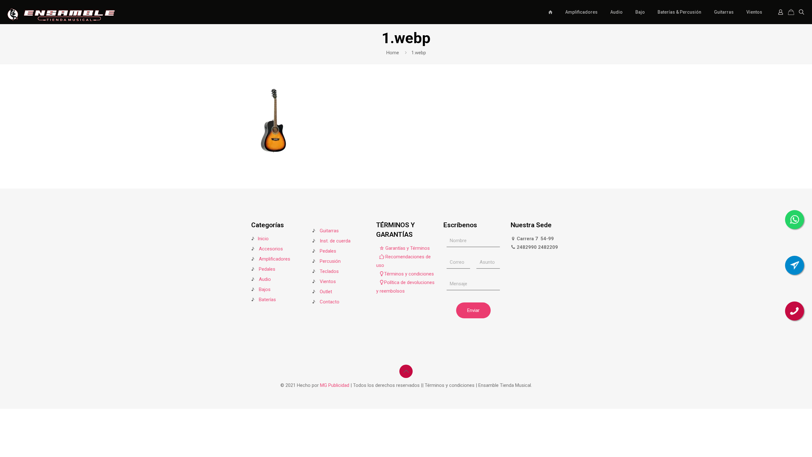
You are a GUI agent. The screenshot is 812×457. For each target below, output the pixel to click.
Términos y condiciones (409, 274)
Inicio (263, 239)
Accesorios (271, 249)
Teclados (329, 271)
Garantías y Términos (407, 248)
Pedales (267, 269)
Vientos (328, 281)
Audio (265, 279)
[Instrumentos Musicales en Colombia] (61, 12)
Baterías (267, 299)
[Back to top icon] (406, 371)
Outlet (326, 292)
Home (392, 53)
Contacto (329, 302)
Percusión (330, 261)
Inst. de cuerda (335, 241)
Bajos (265, 289)
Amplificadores (274, 259)
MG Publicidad (335, 385)
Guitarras (328, 231)
